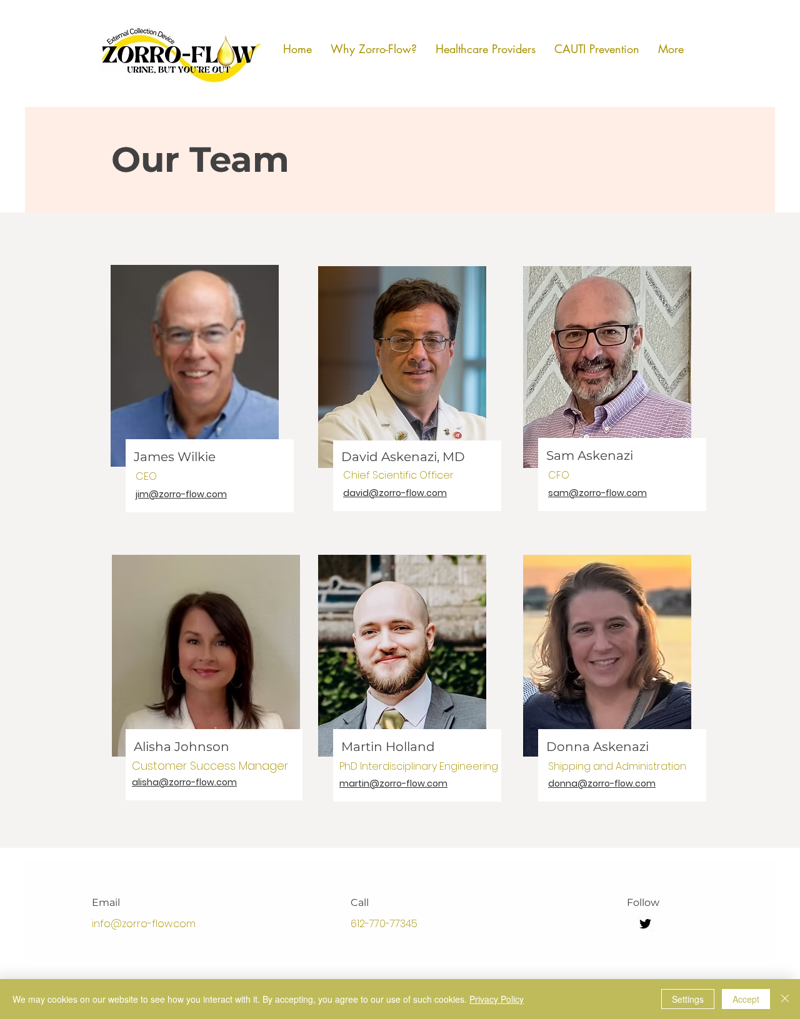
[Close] (785, 999)
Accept (745, 999)
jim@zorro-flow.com (181, 494)
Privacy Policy (496, 999)
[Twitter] (645, 924)
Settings (688, 999)
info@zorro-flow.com (144, 924)
